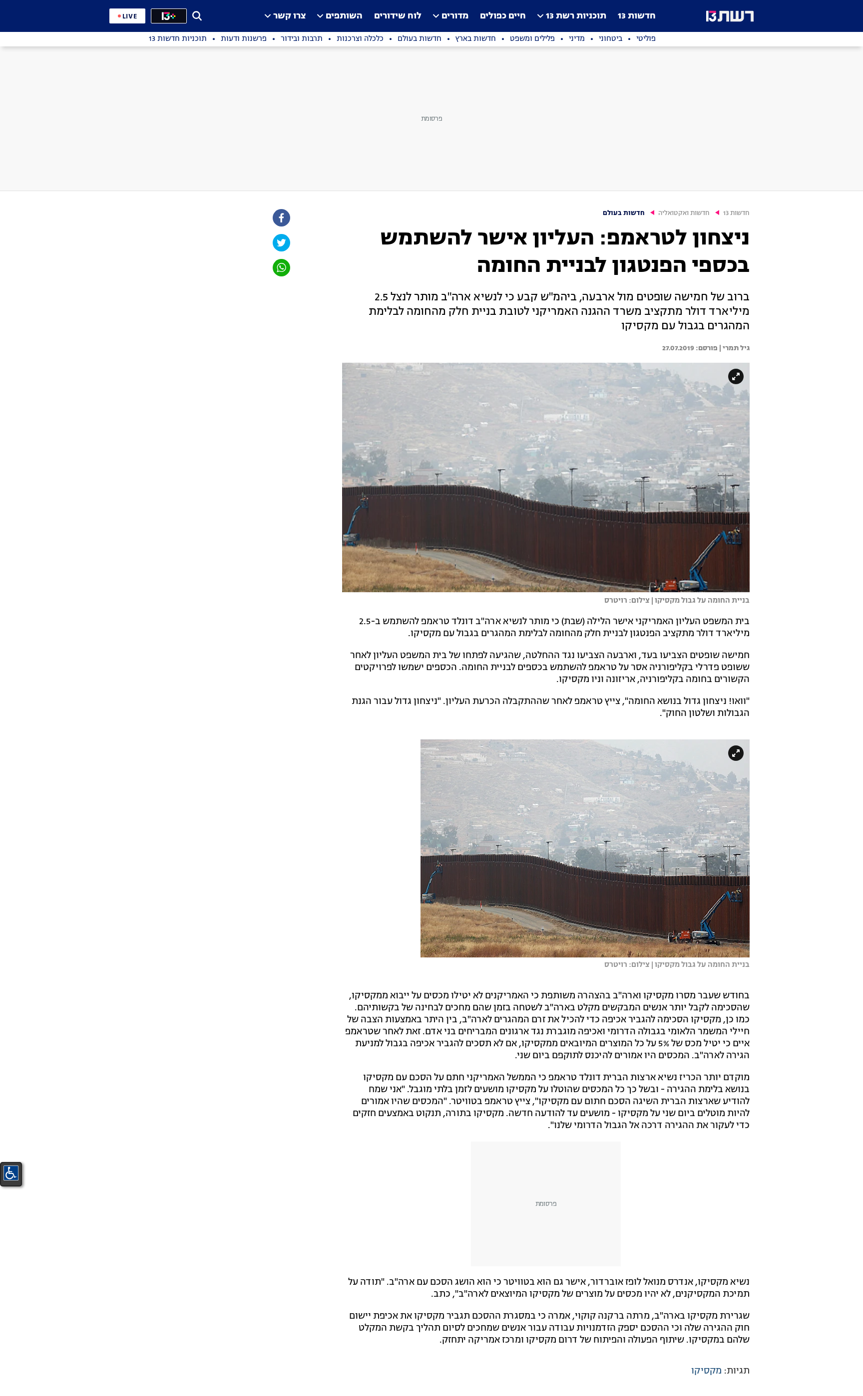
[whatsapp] (280, 267)
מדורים (454, 16)
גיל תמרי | (734, 348)
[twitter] (280, 242)
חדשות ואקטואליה (684, 213)
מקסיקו (706, 1371)
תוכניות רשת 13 (576, 16)
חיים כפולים (503, 16)
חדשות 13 (637, 16)
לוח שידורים (398, 16)
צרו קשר (289, 16)
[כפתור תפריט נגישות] (10, 1172)
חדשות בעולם (624, 213)
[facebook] (280, 218)
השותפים (344, 16)
